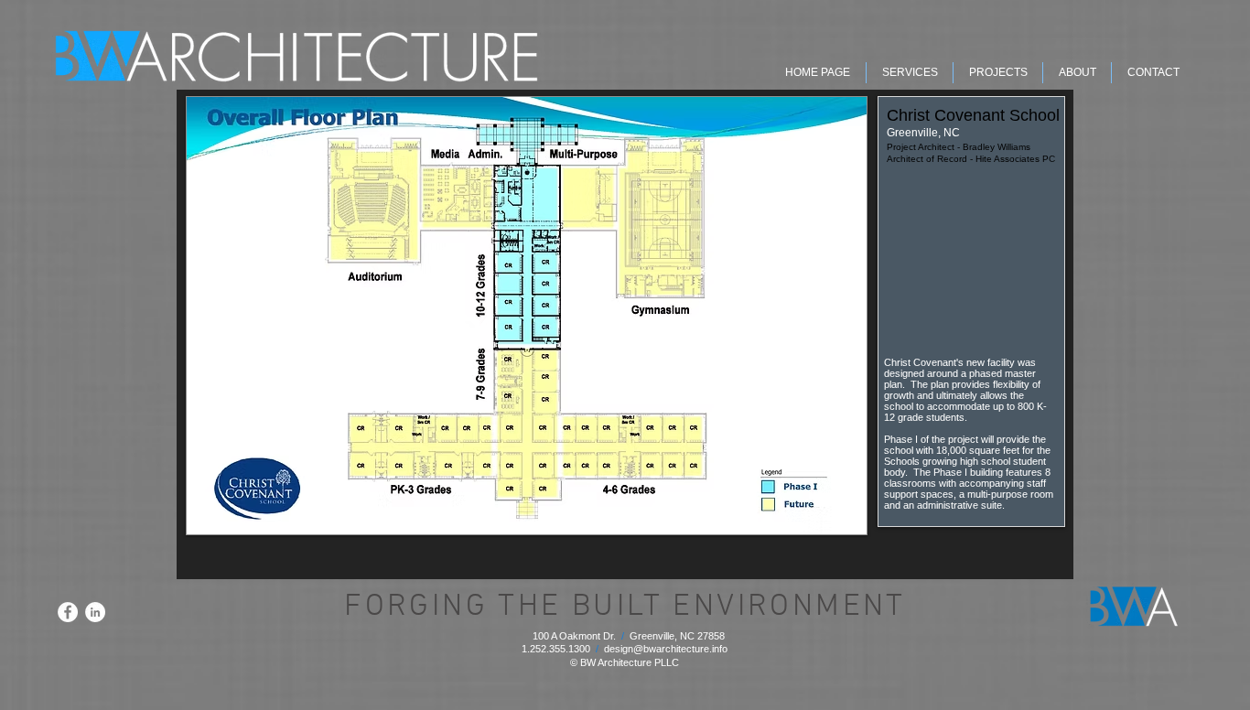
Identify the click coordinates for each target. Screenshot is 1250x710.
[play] (828, 518)
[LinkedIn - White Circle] (95, 612)
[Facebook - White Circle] (68, 612)
